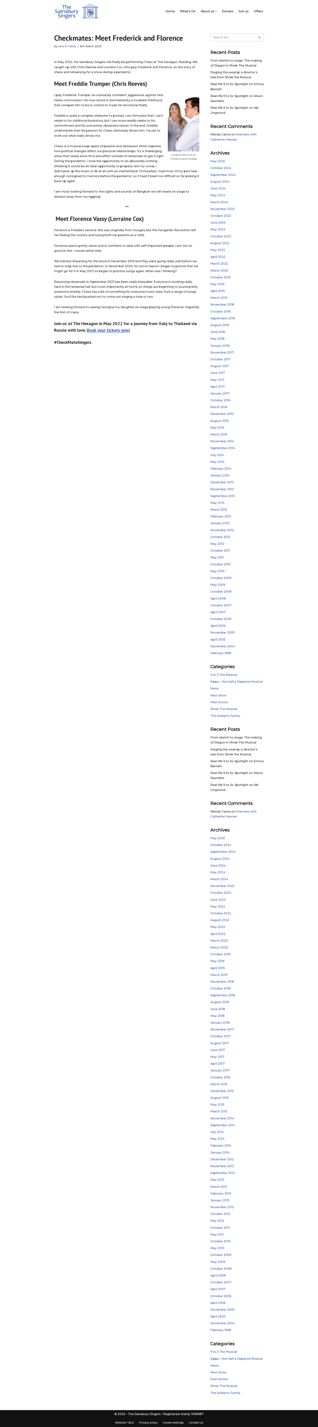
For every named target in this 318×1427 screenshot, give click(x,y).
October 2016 (220, 400)
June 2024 (218, 188)
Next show (218, 695)
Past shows (219, 702)
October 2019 (220, 277)
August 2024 (220, 181)
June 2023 (218, 222)
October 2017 (220, 359)
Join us (243, 11)
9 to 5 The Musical (223, 675)
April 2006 (218, 626)
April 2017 (217, 386)
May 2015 (217, 427)
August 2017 (219, 366)
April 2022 (217, 257)
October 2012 (220, 537)
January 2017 (219, 393)
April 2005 (217, 639)
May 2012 (217, 544)
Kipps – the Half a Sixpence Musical (236, 681)
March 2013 (218, 509)
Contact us (196, 1422)
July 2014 (217, 455)
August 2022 (219, 243)
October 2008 (221, 591)
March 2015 (218, 434)
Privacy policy (148, 1422)
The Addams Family (225, 716)
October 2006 (220, 619)
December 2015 (222, 414)
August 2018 (219, 325)
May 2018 (217, 338)
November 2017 (222, 352)
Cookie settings (173, 1422)
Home (170, 11)
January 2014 (220, 475)
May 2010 (217, 571)
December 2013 (222, 482)
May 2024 (217, 195)
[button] (216, 11)
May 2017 (217, 380)
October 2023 (220, 216)
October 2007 (220, 605)
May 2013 (217, 503)
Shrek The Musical (223, 709)
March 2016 (218, 407)
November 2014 (222, 441)
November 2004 (222, 646)
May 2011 (217, 557)
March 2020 (219, 270)
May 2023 (217, 229)
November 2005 (222, 632)
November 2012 (222, 530)
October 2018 (220, 311)
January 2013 (219, 523)
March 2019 (218, 298)
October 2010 (220, 564)
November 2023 (222, 209)
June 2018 (217, 332)
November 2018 (222, 304)
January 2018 (220, 345)
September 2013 (222, 496)
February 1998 (220, 653)
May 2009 (217, 585)
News (214, 688)
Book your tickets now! (108, 330)
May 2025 (217, 161)
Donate (227, 11)
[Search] (260, 37)
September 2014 (222, 448)
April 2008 (218, 598)
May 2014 (217, 462)
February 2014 (220, 468)
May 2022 (217, 250)
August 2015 (219, 421)
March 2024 (219, 202)
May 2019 (217, 284)
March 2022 (219, 263)
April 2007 (218, 612)
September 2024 (223, 175)
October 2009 (220, 578)
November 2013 (222, 489)
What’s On (188, 11)
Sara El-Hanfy (67, 46)
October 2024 (220, 168)
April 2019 (217, 291)
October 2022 (220, 236)
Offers (258, 11)
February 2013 (220, 516)
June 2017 (217, 373)
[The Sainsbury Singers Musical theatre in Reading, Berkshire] (76, 11)
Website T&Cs (124, 1422)
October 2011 (220, 550)
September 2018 (222, 318)
